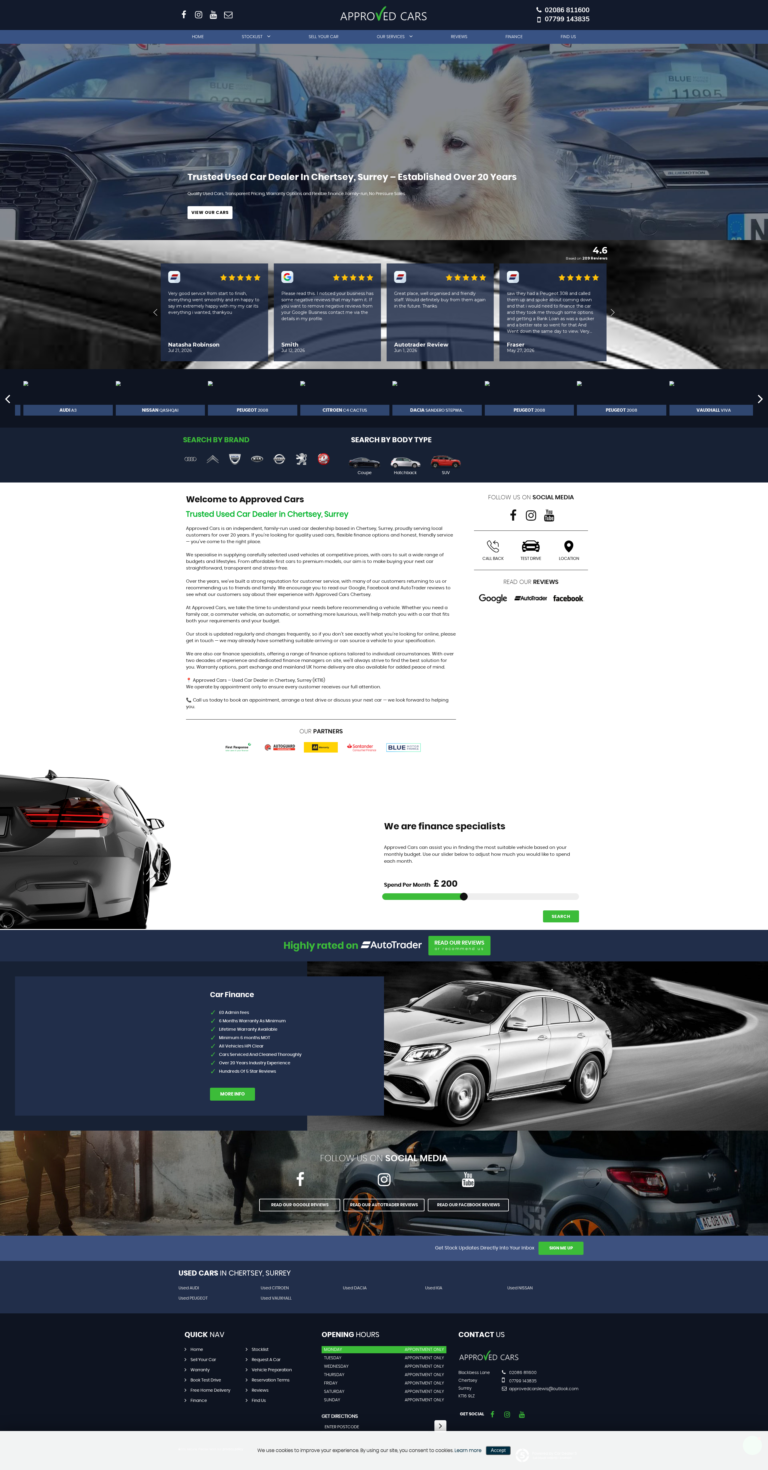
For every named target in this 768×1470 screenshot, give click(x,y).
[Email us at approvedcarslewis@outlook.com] (228, 14)
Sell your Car (323, 37)
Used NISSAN (520, 1288)
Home (198, 37)
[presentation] (7, 398)
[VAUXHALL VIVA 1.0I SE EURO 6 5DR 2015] (707, 398)
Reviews (459, 37)
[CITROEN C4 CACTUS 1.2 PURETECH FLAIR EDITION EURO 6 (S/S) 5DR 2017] (338, 398)
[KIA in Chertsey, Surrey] (257, 459)
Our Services (391, 37)
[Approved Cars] (489, 1360)
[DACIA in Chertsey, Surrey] (235, 459)
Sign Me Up (561, 1248)
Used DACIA (355, 1288)
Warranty (200, 1370)
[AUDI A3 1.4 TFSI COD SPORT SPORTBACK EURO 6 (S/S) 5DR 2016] (61, 398)
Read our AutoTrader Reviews (384, 1205)
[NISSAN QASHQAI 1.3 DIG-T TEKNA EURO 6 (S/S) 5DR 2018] (153, 398)
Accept (498, 1450)
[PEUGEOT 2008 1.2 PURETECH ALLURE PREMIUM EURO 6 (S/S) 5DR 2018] (245, 398)
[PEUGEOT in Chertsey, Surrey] (302, 459)
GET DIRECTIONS (340, 1416)
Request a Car (266, 1360)
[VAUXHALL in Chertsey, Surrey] (324, 459)
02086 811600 (567, 10)
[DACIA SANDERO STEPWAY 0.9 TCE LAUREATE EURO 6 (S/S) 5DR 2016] (430, 398)
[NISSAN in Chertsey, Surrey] (279, 459)
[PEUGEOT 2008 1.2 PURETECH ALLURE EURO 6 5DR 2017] (522, 398)
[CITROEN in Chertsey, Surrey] (213, 459)
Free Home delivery (210, 1390)
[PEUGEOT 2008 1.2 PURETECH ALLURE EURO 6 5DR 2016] (614, 398)
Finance (514, 37)
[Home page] (384, 13)
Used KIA (433, 1288)
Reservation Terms (271, 1380)
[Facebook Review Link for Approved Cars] (569, 598)
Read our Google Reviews (299, 1205)
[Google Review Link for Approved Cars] (493, 598)
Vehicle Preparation (272, 1370)
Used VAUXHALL (276, 1298)
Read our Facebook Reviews (468, 1205)
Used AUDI (188, 1288)
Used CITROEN (275, 1288)
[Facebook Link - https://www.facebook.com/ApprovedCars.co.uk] (183, 14)
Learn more (468, 1450)
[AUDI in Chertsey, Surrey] (190, 459)
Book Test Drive (205, 1380)
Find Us (568, 37)
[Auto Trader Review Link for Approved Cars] (531, 598)
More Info (232, 1094)
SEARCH (561, 917)
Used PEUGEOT (193, 1298)
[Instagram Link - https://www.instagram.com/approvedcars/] (198, 14)
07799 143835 (567, 19)
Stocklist (252, 37)
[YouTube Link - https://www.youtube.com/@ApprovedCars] (213, 14)
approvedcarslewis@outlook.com (543, 1389)
